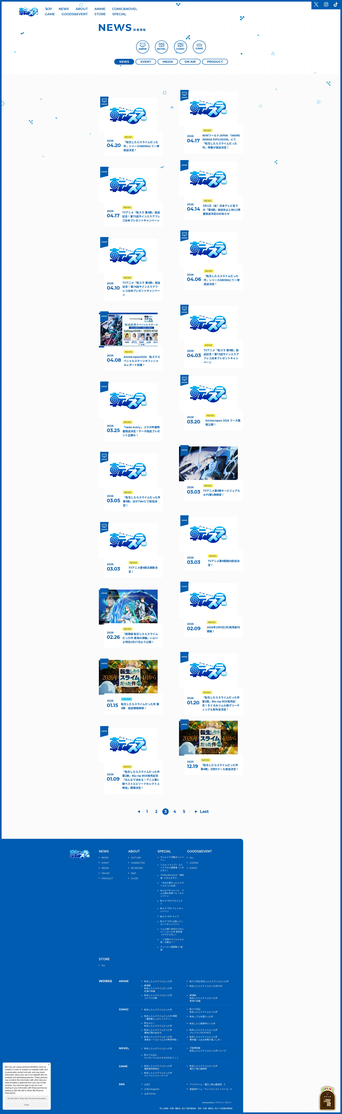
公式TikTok (150, 1094)
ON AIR (190, 61)
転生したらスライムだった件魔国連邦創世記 (158, 1067)
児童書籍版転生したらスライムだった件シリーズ (208, 1049)
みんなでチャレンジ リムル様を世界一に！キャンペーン (172, 893)
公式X (147, 1084)
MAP (133, 873)
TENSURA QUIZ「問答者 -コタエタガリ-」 (172, 876)
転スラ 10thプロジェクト (171, 902)
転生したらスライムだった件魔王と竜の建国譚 (203, 1067)
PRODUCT (215, 61)
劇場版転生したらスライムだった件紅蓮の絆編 (158, 988)
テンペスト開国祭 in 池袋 (171, 948)
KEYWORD (137, 868)
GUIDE (134, 878)
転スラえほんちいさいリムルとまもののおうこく (161, 1056)
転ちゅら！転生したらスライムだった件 (158, 1024)
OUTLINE (136, 857)
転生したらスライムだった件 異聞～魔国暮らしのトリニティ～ (160, 1017)
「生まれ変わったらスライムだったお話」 (172, 884)
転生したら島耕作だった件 (202, 1023)
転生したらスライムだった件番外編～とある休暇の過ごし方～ (206, 1038)
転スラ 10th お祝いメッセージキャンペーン (171, 922)
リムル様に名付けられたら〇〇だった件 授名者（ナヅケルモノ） (172, 932)
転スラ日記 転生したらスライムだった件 (209, 981)
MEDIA (168, 61)
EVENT (146, 61)
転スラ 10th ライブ (169, 916)
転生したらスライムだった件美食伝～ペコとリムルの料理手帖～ (161, 1038)
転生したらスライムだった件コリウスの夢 (158, 996)
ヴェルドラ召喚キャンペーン (172, 858)
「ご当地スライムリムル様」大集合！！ (172, 940)
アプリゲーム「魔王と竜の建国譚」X (207, 1084)
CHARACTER (138, 863)
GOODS (194, 863)
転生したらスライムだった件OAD (206, 986)
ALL (192, 857)
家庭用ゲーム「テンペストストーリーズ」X (211, 1089)
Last (204, 811)
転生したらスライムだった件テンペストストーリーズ (158, 1074)
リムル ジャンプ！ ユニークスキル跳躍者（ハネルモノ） (172, 867)
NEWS (124, 61)
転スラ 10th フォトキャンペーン (171, 909)
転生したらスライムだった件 (158, 981)
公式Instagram (151, 1089)
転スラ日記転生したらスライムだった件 (203, 1010)
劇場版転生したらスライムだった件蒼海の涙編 (203, 998)
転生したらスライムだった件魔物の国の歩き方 (158, 1031)
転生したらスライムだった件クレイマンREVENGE (203, 1031)
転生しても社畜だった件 (201, 1016)
